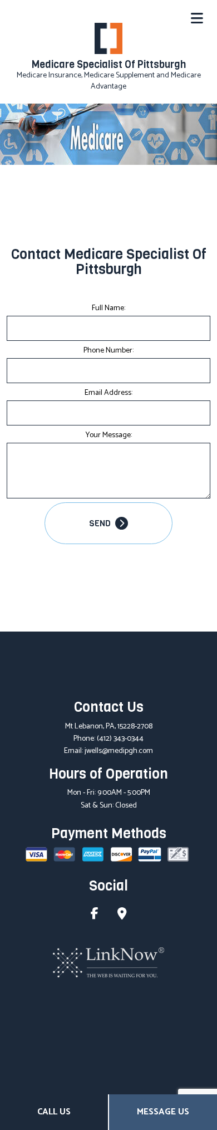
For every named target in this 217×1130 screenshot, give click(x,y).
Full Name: (108, 308)
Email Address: (108, 393)
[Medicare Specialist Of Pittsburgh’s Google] (122, 915)
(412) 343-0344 (120, 738)
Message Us (163, 1111)
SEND (100, 523)
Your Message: (109, 435)
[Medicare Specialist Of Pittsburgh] (108, 37)
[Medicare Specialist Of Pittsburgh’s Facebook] (94, 915)
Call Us (54, 1111)
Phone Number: (108, 350)
